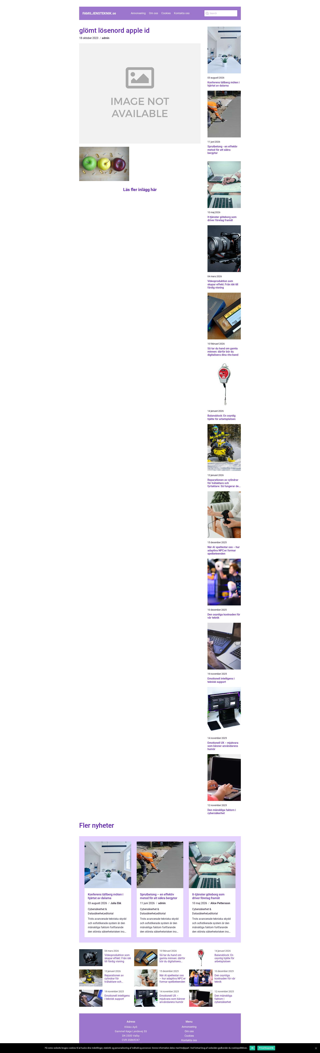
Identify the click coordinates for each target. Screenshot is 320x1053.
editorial (109, 913)
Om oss (153, 13)
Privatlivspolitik (266, 1048)
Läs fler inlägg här (140, 189)
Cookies (166, 13)
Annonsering (138, 13)
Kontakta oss (182, 13)
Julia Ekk (115, 903)
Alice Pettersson (220, 903)
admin (105, 38)
